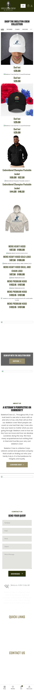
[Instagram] (11, 610)
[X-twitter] (22, 610)
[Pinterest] (17, 610)
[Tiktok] (28, 610)
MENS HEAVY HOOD (17, 246)
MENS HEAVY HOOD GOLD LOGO (17, 257)
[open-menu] (23, 6)
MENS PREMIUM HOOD (17, 281)
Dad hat (17, 67)
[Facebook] (6, 610)
